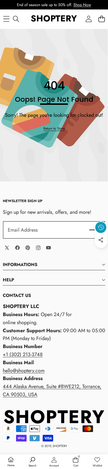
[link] (54, 128)
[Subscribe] (93, 230)
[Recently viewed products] (100, 227)
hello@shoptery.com (24, 370)
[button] (101, 19)
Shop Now (82, 5)
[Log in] (88, 19)
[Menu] (6, 19)
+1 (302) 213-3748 (23, 354)
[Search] (16, 19)
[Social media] (100, 239)
